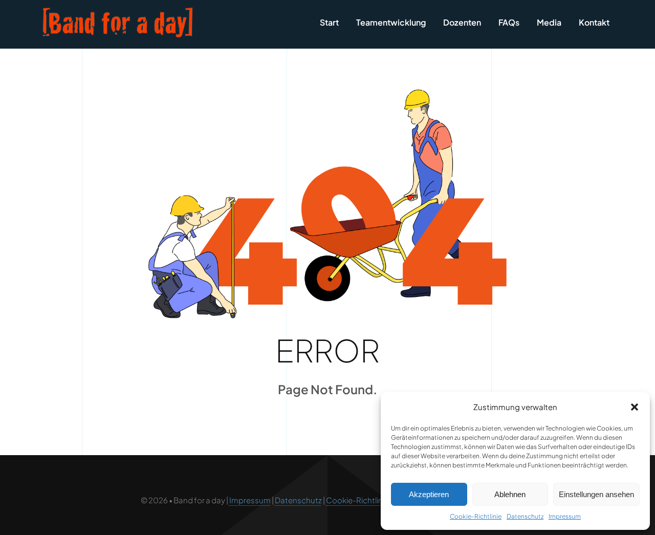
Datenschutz (525, 516)
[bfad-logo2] (117, 9)
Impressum (565, 516)
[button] (634, 407)
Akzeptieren (429, 494)
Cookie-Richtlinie (475, 516)
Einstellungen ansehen (596, 494)
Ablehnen (510, 494)
